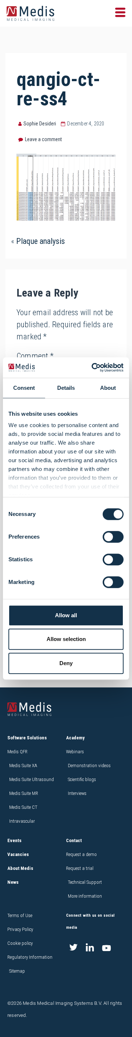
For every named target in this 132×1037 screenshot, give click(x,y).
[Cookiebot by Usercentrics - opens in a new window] (93, 367)
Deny (66, 663)
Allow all (66, 615)
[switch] (113, 537)
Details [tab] (66, 388)
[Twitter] (73, 948)
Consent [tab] (24, 388)
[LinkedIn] (89, 948)
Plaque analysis (40, 241)
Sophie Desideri (39, 124)
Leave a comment (43, 139)
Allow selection (66, 639)
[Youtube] (106, 948)
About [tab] (108, 388)
